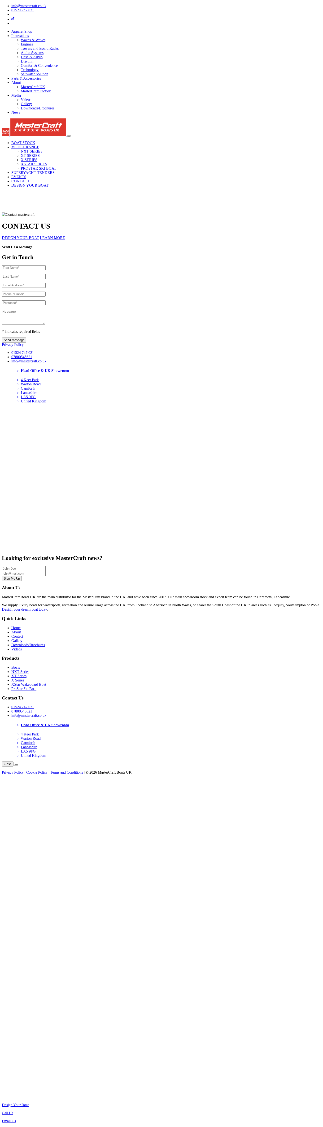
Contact (17, 636)
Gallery (26, 104)
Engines (27, 44)
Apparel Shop (21, 31)
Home (16, 628)
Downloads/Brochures (37, 108)
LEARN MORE (52, 238)
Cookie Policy (37, 772)
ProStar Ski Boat (23, 689)
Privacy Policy (13, 345)
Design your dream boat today (24, 609)
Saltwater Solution (34, 74)
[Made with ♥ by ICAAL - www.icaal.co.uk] (161, 1097)
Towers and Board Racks (40, 48)
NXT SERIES (32, 151)
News (15, 112)
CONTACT (20, 181)
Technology (30, 70)
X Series (17, 680)
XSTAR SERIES (34, 164)
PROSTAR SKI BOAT (38, 168)
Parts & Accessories (26, 78)
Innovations (20, 36)
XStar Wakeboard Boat (28, 684)
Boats (15, 667)
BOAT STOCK (23, 143)
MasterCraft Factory (36, 91)
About (16, 83)
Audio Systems (32, 53)
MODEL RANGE (25, 147)
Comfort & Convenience (39, 65)
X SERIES (29, 160)
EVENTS (18, 177)
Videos (26, 100)
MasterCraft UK (33, 87)
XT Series (18, 676)
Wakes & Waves (33, 40)
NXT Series (20, 672)
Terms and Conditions (66, 772)
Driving (26, 61)
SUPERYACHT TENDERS (33, 173)
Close (8, 764)
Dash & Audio (32, 57)
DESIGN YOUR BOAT (29, 185)
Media (16, 95)
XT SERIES (30, 155)
